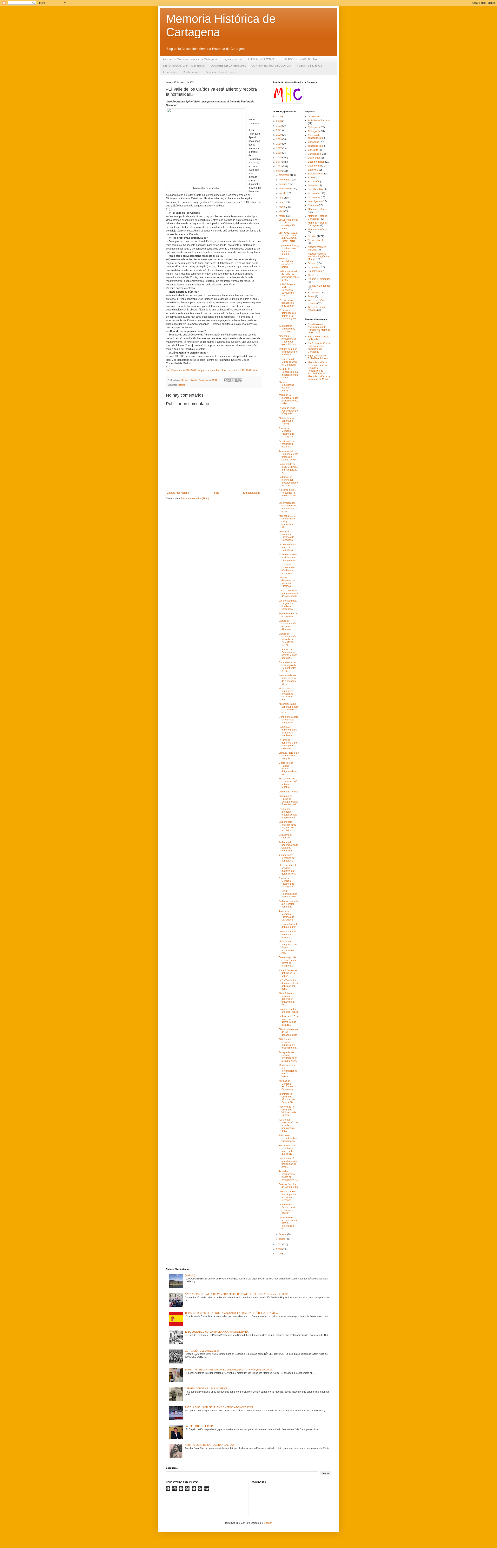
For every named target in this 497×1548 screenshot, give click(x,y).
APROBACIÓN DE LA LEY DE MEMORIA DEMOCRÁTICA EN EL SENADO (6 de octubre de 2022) (236, 1294)
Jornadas (313, 205)
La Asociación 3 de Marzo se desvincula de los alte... (289, 1020)
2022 (279, 125)
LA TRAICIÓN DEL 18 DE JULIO (202, 1351)
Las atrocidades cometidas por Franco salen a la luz (288, 507)
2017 (279, 148)
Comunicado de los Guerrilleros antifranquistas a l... (288, 468)
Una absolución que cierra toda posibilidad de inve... (288, 1162)
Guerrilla (312, 185)
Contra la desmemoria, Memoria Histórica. (287, 581)
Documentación (316, 161)
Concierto (313, 150)
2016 (279, 153)
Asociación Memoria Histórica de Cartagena (190, 59)
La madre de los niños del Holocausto (287, 547)
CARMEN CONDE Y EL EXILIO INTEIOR (206, 1388)
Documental (314, 165)
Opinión (312, 263)
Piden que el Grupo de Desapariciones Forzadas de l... (288, 800)
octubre (283, 184)
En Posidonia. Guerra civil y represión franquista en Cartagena (319, 347)
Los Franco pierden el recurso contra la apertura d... (288, 813)
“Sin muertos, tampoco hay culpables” (287, 329)
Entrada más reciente (178, 492)
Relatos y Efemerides (319, 279)
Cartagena (313, 142)
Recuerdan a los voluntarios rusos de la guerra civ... (287, 1149)
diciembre (284, 175)
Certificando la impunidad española (286, 444)
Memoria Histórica (317, 209)
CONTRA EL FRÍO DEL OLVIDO (271, 65)
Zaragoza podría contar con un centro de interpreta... (287, 961)
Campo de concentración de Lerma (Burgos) (287, 625)
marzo (282, 216)
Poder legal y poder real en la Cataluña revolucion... (288, 846)
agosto (283, 193)
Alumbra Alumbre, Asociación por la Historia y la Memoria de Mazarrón (319, 328)
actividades (314, 116)
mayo (282, 206)
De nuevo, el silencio (285, 836)
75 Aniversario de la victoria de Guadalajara (288, 557)
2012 (279, 171)
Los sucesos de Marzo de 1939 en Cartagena (288, 362)
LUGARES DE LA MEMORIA (228, 65)
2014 (279, 162)
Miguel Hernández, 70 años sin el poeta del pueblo (289, 249)
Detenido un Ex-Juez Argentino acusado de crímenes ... (288, 1195)
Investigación (315, 201)
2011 (279, 1244)
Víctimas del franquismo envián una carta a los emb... (286, 694)
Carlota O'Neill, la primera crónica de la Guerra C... (289, 593)
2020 (279, 134)
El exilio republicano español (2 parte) (286, 262)
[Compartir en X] (233, 380)
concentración (315, 146)
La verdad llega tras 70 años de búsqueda (288, 411)
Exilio (311, 177)
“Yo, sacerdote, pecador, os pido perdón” (287, 303)
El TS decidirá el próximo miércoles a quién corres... (287, 869)
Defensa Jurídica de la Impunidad (289, 1185)
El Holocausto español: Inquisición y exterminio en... (288, 1043)
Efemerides (170, 72)
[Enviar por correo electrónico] (226, 380)
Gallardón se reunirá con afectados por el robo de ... (288, 481)
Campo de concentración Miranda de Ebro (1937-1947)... (287, 640)
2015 (279, 157)
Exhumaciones (316, 173)
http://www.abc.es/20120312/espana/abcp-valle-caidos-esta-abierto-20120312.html (212, 370)
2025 (279, 116)
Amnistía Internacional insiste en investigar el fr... (288, 1175)
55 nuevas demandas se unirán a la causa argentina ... (289, 316)
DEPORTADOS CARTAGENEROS (184, 65)
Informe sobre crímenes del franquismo (287, 858)
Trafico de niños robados (316, 302)
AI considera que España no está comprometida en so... (288, 708)
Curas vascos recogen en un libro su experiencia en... (288, 1223)
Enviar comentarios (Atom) (195, 498)
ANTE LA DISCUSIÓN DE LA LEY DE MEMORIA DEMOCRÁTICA (219, 1407)
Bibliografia (314, 127)
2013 (279, 166)
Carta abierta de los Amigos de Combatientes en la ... (287, 666)
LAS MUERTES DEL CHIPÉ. (200, 1426)
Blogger (267, 1523)
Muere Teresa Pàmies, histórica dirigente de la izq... (288, 769)
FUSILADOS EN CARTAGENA (298, 59)
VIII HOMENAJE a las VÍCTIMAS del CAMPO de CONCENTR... (288, 237)
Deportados (314, 157)
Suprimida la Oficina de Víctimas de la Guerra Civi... (287, 1098)
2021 (279, 130)
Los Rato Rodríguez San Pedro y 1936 (288, 894)
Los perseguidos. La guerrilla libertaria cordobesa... (288, 604)
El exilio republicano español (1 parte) (286, 386)
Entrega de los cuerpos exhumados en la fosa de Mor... (288, 1056)
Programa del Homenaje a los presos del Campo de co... (288, 455)
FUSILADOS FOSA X (261, 59)
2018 (279, 143)
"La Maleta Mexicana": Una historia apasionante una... (288, 1125)
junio (282, 202)
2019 (279, 139)
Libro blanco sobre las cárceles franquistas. (288, 720)
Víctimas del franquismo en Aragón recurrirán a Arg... (288, 947)
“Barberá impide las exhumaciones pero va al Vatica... (288, 1071)
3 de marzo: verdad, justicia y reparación (288, 1138)
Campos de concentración (315, 136)
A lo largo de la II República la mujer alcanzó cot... (287, 494)
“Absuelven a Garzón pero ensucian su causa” (287, 1208)
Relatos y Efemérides (319, 285)
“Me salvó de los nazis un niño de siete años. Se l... (287, 679)
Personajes (314, 267)
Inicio (216, 492)
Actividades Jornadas (319, 120)
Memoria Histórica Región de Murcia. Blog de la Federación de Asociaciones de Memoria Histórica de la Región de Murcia (319, 370)
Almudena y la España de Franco (286, 421)
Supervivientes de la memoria (288, 615)
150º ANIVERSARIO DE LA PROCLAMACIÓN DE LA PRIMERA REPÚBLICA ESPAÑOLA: (231, 1313)
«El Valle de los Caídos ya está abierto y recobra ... (288, 782)
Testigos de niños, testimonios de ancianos (288, 352)
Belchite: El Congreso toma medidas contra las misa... (288, 373)
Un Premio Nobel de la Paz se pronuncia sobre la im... (289, 275)
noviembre (285, 179)
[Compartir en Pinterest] (240, 380)
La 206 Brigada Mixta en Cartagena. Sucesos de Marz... (287, 290)
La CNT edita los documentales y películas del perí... (288, 984)
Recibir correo (191, 72)
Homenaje (313, 193)
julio (281, 197)
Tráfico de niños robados (316, 308)
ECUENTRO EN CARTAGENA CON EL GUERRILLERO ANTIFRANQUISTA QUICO (228, 1369)
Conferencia (314, 154)
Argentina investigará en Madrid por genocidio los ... (288, 340)
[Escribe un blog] (229, 380)
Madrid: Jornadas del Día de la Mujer (288, 973)
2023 (279, 121)
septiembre (285, 188)
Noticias (181, 385)
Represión (313, 292)
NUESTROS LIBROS (309, 65)
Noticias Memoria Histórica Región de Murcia (318, 256)
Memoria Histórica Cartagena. (317, 224)
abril (281, 211)
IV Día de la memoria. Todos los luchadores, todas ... (288, 399)
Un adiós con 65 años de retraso (288, 1010)
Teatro (311, 296)
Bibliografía (314, 131)
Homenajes (314, 197)
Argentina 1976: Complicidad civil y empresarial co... (287, 522)
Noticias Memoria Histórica (317, 248)
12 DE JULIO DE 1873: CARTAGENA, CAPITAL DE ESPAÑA (216, 1331)
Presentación (315, 271)
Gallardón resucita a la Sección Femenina (288, 904)
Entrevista (313, 169)
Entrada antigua (251, 492)
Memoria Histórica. (318, 229)
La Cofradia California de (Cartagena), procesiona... (287, 568)
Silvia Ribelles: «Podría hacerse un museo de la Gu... (287, 999)
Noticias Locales (316, 240)
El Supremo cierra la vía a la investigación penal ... (288, 224)
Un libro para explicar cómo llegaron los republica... (287, 826)
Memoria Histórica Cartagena (317, 217)
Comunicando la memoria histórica (287, 934)
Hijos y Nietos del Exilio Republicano (318, 357)
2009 (279, 1253)
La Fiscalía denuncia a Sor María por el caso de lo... (288, 744)
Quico (311, 275)
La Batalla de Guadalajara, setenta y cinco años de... (288, 653)
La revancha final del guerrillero (288, 925)
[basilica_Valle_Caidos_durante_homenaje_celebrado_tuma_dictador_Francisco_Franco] (206, 185)
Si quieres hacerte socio (220, 72)
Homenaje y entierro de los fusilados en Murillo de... (288, 731)
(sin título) (190, 1275)
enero (282, 1239)
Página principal (232, 59)
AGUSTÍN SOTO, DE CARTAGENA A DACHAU (209, 1445)
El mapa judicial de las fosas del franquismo (289, 755)
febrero (283, 1234)
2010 (279, 1249)
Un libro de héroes (288, 791)
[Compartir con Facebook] (237, 380)
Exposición (314, 181)
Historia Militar (315, 189)
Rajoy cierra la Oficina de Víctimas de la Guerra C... (287, 1110)
